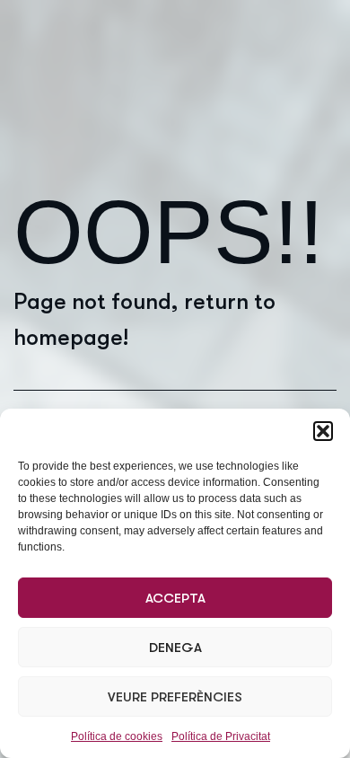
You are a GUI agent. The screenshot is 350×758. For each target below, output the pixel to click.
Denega (175, 647)
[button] (323, 431)
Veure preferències (175, 697)
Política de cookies (116, 736)
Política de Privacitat (220, 736)
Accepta (175, 598)
